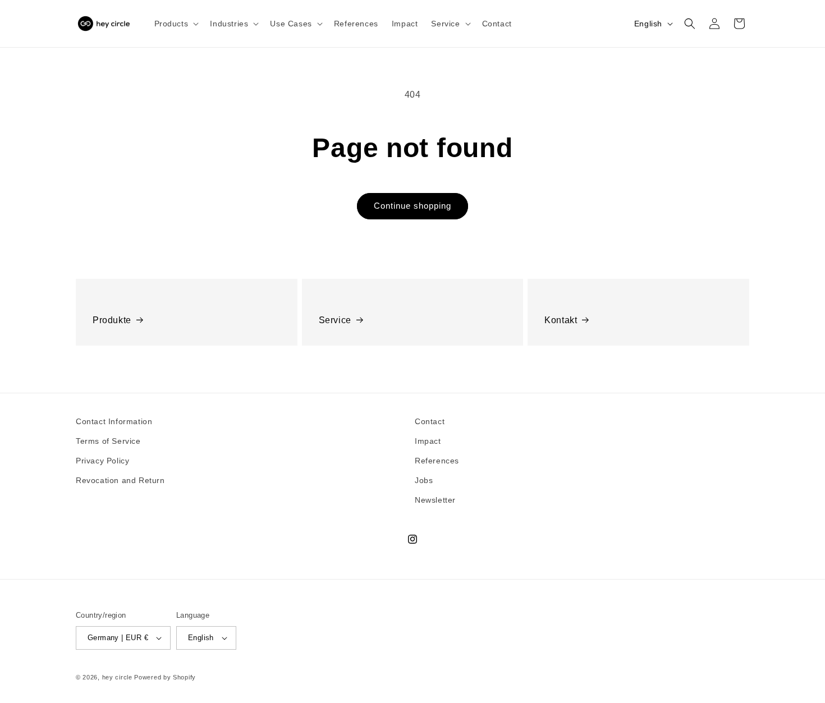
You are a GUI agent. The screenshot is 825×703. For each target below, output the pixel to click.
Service (335, 320)
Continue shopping (412, 205)
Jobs (424, 480)
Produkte (112, 320)
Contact (429, 421)
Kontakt (560, 320)
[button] (176, 23)
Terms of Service (108, 440)
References (437, 460)
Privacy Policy (102, 460)
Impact (428, 440)
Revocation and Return (120, 480)
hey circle (117, 677)
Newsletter (435, 499)
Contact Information (114, 421)
